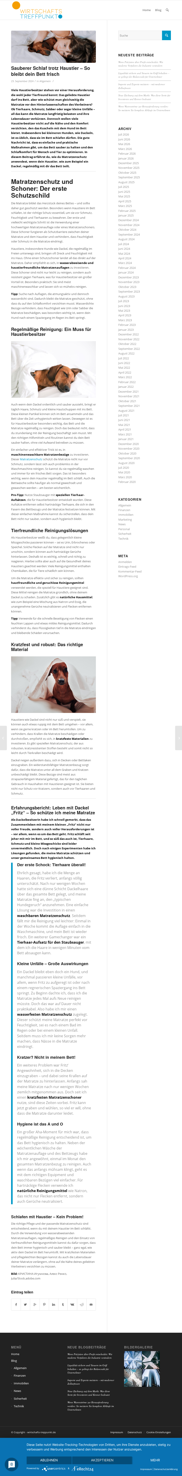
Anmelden (125, 562)
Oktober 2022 (127, 344)
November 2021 (128, 396)
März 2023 (125, 320)
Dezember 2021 (128, 392)
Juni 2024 (124, 249)
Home (15, 1354)
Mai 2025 (124, 196)
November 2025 (128, 168)
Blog (14, 1361)
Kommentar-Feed (130, 571)
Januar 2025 (126, 215)
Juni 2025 (124, 192)
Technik (123, 539)
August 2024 (126, 239)
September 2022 (129, 349)
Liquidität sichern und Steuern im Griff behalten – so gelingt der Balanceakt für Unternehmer (143, 75)
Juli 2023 (123, 301)
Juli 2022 (123, 358)
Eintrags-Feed (127, 567)
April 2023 (124, 315)
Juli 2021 (123, 415)
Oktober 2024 (127, 230)
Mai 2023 (124, 311)
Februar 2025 (127, 211)
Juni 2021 (124, 420)
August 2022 (126, 353)
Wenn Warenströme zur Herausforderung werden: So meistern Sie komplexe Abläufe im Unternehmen (144, 108)
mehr (155, 1460)
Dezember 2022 (128, 334)
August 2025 (126, 182)
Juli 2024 (123, 244)
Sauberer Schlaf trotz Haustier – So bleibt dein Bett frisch (50, 71)
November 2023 (128, 282)
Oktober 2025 (127, 173)
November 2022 (128, 339)
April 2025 (124, 201)
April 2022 (124, 372)
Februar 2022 (127, 382)
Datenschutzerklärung (166, 1469)
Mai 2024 (124, 254)
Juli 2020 (123, 468)
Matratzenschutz (31, 459)
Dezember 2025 (128, 163)
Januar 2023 (126, 330)
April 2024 (124, 258)
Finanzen (124, 510)
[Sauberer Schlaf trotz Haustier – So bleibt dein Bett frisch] (53, 47)
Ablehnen (49, 1460)
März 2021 (125, 434)
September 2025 (129, 177)
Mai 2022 (124, 368)
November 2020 (128, 449)
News (122, 524)
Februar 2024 (127, 268)
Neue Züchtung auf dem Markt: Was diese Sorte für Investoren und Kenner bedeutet (144, 97)
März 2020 (125, 477)
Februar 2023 (127, 325)
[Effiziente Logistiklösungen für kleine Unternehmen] (178, 738)
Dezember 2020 (128, 444)
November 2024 (128, 225)
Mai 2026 (124, 144)
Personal (124, 529)
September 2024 (129, 234)
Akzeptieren (102, 1460)
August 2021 (126, 411)
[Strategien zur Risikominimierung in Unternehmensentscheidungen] (3, 738)
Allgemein (45, 81)
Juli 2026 (123, 134)
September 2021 (129, 406)
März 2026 (125, 149)
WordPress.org (128, 576)
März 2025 (125, 206)
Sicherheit (124, 534)
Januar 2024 (126, 272)
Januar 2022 (126, 387)
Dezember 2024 (128, 220)
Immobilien (125, 515)
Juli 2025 (123, 187)
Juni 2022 (124, 363)
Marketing (125, 520)
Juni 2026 (124, 139)
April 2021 (124, 429)
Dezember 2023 (128, 277)
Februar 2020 (127, 482)
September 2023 (129, 291)
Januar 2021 (126, 439)
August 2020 (126, 463)
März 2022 (125, 377)
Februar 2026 (127, 153)
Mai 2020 (124, 472)
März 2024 (125, 263)
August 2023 (126, 296)
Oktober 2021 (127, 401)
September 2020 (129, 458)
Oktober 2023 (127, 287)
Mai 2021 (124, 425)
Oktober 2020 (127, 453)
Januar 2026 (126, 158)
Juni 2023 (124, 306)
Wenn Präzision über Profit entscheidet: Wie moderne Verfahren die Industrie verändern (140, 63)
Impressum (146, 1469)
